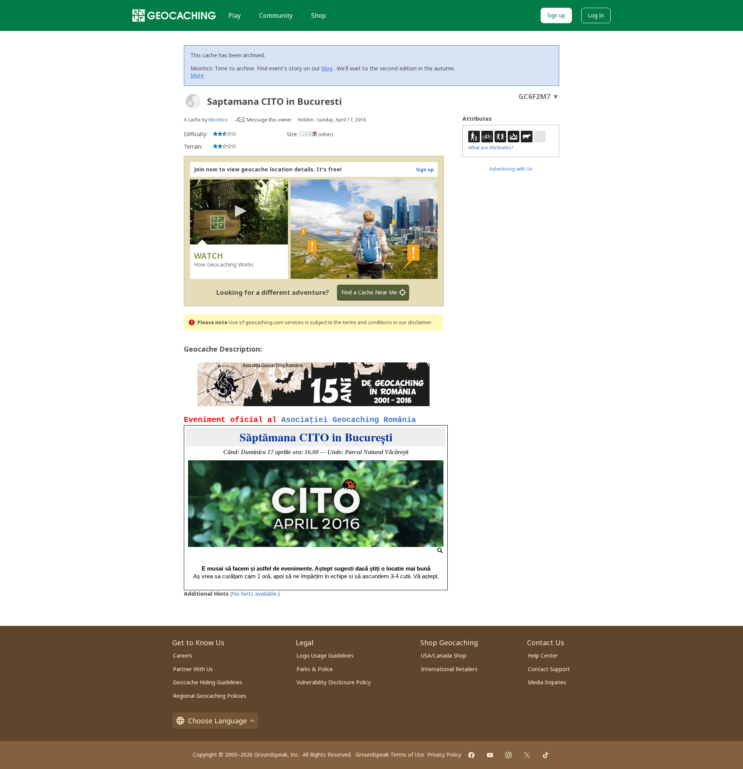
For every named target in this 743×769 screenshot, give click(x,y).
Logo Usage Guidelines (325, 655)
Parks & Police (314, 669)
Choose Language (217, 720)
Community (276, 15)
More (197, 75)
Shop (318, 15)
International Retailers (449, 669)
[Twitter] (527, 755)
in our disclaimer (412, 322)
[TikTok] (545, 755)
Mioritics (218, 119)
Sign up (556, 15)
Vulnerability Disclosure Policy (333, 682)
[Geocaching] (174, 15)
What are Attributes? (490, 147)
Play (234, 15)
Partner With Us (193, 669)
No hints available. (255, 593)
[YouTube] (490, 755)
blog (327, 68)
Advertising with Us (511, 169)
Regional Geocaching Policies (209, 695)
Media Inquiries (547, 682)
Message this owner (269, 119)
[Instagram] (508, 755)
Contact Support (549, 669)
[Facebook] (471, 755)
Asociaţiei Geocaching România (348, 419)
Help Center (543, 655)
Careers (182, 655)
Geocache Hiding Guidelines (207, 682)
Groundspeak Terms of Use (390, 754)
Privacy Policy (444, 754)
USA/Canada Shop (443, 655)
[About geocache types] (193, 101)
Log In (596, 15)
